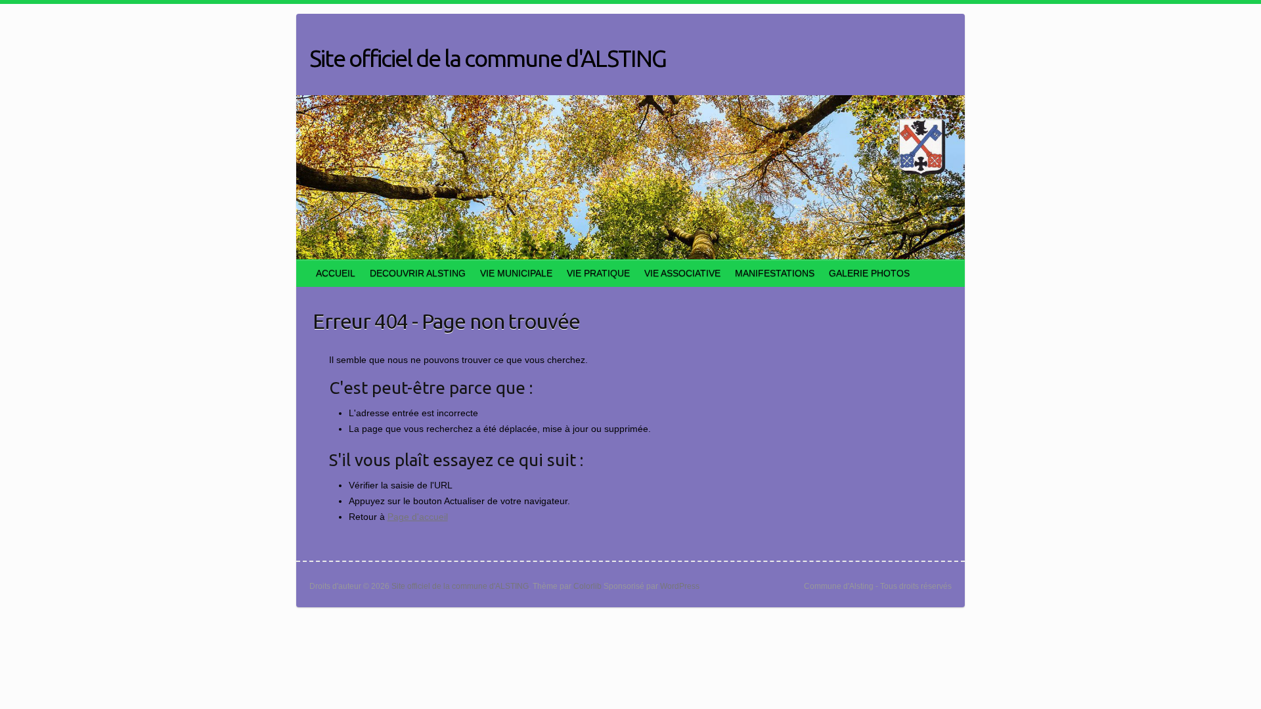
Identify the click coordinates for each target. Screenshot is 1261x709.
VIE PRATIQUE (598, 273)
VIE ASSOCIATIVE (682, 273)
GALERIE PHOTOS (869, 273)
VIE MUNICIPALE (516, 273)
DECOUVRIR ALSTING (418, 273)
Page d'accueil (417, 516)
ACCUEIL (335, 273)
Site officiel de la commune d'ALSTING (487, 58)
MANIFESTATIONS (774, 273)
